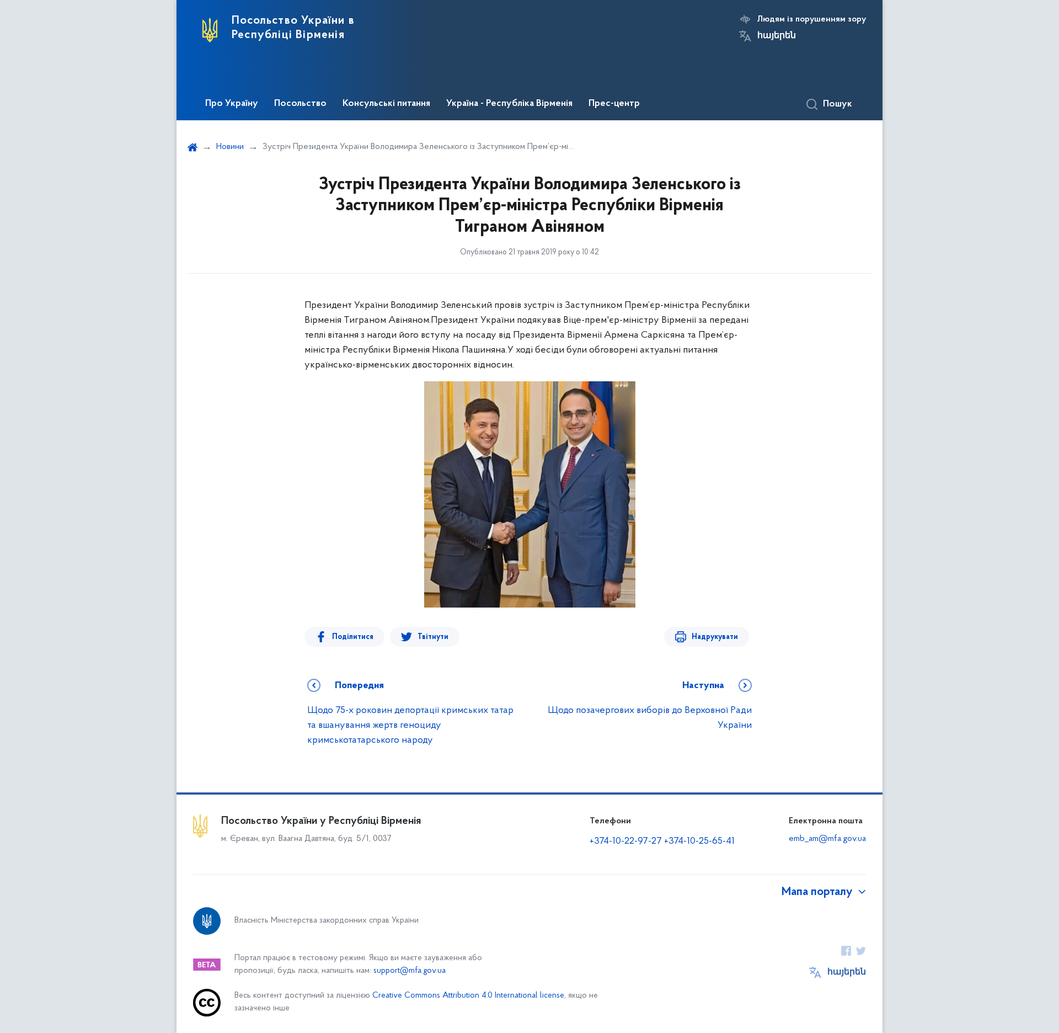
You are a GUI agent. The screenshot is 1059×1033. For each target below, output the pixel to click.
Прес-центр (614, 104)
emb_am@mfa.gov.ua (827, 838)
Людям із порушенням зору (811, 19)
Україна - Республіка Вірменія (509, 104)
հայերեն (776, 35)
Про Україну (231, 104)
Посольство (300, 104)
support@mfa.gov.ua (409, 971)
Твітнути (433, 637)
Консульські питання (386, 104)
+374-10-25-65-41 (699, 841)
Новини (230, 146)
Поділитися (352, 637)
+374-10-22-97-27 (626, 841)
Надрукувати (715, 637)
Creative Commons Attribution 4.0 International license (468, 996)
